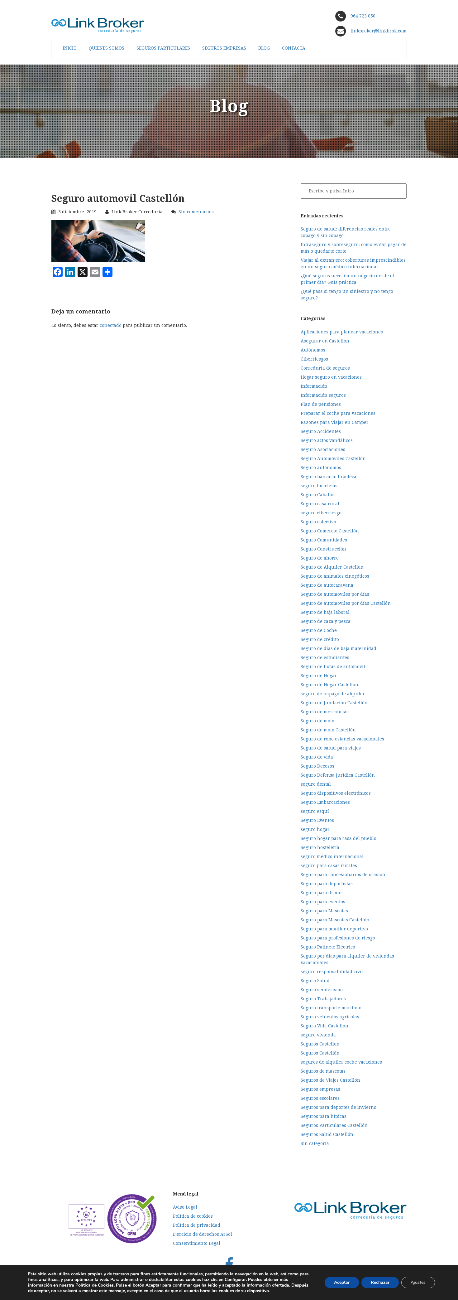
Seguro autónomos (321, 467)
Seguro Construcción (323, 548)
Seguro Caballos (318, 494)
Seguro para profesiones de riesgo (338, 937)
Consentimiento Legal (196, 1243)
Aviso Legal (185, 1207)
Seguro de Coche (319, 630)
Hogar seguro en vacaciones (331, 377)
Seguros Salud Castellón (327, 1134)
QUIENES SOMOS (106, 48)
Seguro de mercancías (325, 711)
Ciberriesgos (314, 359)
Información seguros (323, 395)
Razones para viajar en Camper (335, 422)
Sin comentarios (196, 211)
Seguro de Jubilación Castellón (334, 702)
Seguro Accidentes (321, 431)
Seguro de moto (317, 720)
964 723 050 (363, 15)
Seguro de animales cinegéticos (335, 576)
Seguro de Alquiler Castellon (332, 567)
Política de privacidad (196, 1225)
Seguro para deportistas (327, 883)
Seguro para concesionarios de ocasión (343, 874)
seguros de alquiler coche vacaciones (341, 1062)
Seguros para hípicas (323, 1116)
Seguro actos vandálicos (327, 440)
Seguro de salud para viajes (331, 747)
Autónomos (313, 349)
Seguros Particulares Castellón (334, 1125)
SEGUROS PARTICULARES (163, 48)
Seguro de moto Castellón (328, 729)
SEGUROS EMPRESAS (224, 48)
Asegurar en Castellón (325, 340)
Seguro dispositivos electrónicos (336, 793)
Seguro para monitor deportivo (334, 928)
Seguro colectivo (318, 521)
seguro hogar (315, 829)
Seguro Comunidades (324, 539)
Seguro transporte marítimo (331, 1007)
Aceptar (342, 1282)
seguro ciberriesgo (321, 512)
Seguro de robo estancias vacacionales (342, 738)
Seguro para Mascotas (324, 910)
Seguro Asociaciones (323, 449)
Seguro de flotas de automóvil (333, 666)
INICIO (70, 48)
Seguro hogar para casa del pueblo (338, 838)
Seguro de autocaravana (327, 585)
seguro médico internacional (332, 856)
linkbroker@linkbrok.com (378, 30)
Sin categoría (315, 1143)
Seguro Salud (315, 980)
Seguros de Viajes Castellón (330, 1080)
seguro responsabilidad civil (332, 971)
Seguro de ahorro (320, 557)
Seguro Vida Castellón (324, 1025)
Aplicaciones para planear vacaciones (342, 331)
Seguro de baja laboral (325, 612)
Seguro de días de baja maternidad (338, 648)
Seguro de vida (317, 756)
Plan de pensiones (321, 404)
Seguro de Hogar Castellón (329, 684)
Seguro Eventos (317, 820)
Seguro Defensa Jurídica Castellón (338, 775)
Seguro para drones (322, 892)
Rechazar (380, 1282)
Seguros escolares (320, 1098)
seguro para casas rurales (329, 865)
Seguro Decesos (317, 766)
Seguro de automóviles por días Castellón (346, 603)
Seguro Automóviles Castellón (333, 458)
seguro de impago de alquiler (333, 693)
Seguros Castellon (320, 1043)
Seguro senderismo (322, 989)
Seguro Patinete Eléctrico (328, 946)
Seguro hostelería (320, 847)
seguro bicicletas (319, 485)
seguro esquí (315, 811)
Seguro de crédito (320, 639)
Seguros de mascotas (323, 1071)
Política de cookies (193, 1216)
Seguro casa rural (320, 503)
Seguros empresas (320, 1089)
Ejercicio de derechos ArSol (202, 1234)
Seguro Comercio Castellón (330, 530)
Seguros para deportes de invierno (338, 1107)
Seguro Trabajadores (323, 998)
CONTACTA (293, 48)
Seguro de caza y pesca (326, 621)
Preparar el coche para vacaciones (338, 413)
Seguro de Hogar (319, 675)
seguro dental (316, 784)
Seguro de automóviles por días (335, 594)
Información (314, 386)
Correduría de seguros (325, 368)
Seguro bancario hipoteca (328, 476)
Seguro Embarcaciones (325, 802)
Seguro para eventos (323, 901)
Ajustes (418, 1282)
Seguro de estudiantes (325, 657)
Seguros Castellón (320, 1052)
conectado (111, 325)
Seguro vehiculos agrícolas (330, 1016)
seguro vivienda (318, 1034)
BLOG (264, 48)
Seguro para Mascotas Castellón (335, 919)
